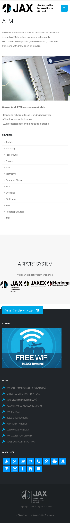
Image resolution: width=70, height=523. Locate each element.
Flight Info (10, 199)
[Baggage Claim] (61, 460)
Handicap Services (15, 211)
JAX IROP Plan (13, 412)
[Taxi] (45, 460)
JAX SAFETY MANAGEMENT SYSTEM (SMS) (26, 388)
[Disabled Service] (5, 460)
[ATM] (37, 468)
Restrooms (11, 174)
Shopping (10, 192)
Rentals (9, 142)
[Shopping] (29, 468)
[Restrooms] (53, 460)
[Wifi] (5, 468)
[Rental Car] (13, 460)
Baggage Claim (14, 180)
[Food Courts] (29, 460)
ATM (8, 218)
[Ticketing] (21, 460)
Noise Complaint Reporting (21, 441)
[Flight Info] (13, 468)
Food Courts (12, 155)
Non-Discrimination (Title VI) (22, 400)
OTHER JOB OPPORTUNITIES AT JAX (23, 394)
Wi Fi (8, 186)
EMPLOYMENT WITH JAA (18, 429)
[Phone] (37, 460)
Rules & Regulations (17, 417)
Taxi (8, 167)
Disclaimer (23, 515)
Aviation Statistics (17, 423)
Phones (9, 161)
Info (8, 205)
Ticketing (10, 148)
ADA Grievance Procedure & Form (24, 406)
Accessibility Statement (43, 515)
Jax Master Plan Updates (19, 435)
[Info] (21, 468)
